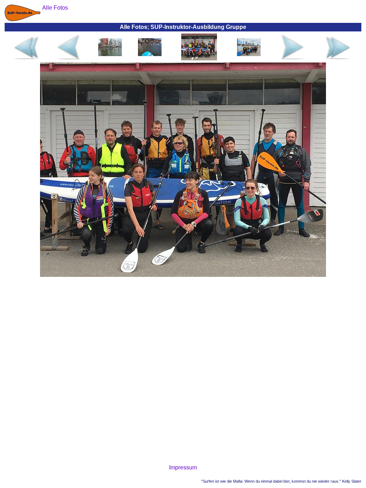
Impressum (183, 467)
